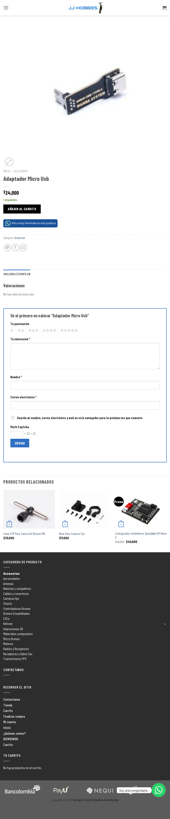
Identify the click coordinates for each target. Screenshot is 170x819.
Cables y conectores (16, 593)
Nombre (16, 377)
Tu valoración (20, 339)
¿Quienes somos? (14, 733)
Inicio (6, 171)
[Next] (166, 521)
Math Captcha (19, 427)
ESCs (6, 618)
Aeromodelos (11, 578)
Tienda (7, 705)
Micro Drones (11, 639)
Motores (8, 643)
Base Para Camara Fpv (72, 533)
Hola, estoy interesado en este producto (34, 223)
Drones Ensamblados (16, 613)
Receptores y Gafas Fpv (17, 654)
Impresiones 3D (13, 629)
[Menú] (6, 7)
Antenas (8, 583)
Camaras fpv (11, 598)
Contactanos (11, 699)
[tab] (16, 274)
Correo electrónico (23, 397)
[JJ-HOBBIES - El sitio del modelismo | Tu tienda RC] (85, 8)
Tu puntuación (19, 324)
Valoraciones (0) (16, 274)
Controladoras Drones (17, 608)
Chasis (7, 603)
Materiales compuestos (18, 634)
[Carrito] (164, 8)
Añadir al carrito (22, 209)
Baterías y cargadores (17, 588)
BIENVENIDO (10, 739)
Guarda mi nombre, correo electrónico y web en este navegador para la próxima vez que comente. (80, 418)
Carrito (8, 710)
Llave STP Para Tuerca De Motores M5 (24, 533)
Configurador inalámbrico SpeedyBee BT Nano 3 (141, 535)
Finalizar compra (14, 716)
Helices (8, 623)
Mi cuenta (9, 722)
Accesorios (21, 171)
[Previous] (3, 521)
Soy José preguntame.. (134, 790)
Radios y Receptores (16, 649)
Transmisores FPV (14, 658)
